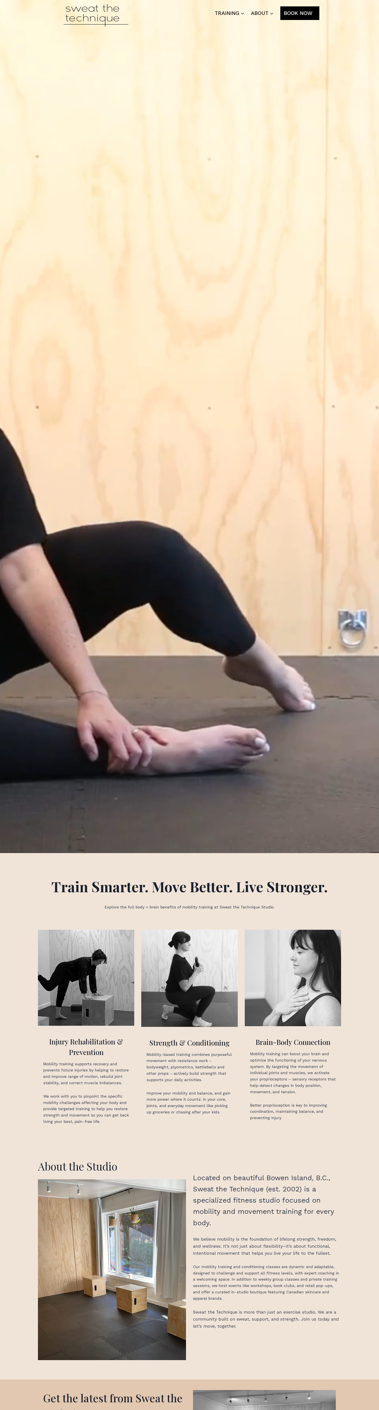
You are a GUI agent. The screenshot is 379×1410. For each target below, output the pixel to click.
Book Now (298, 13)
